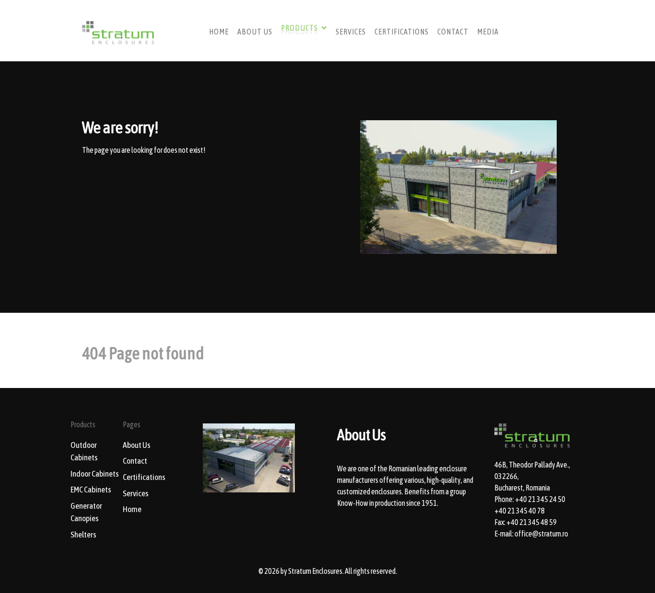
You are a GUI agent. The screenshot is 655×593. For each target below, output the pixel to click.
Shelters (83, 534)
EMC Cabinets (90, 489)
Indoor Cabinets (94, 474)
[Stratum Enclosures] (118, 30)
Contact (135, 461)
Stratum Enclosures (315, 571)
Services (136, 493)
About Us (137, 445)
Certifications (144, 477)
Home (132, 509)
